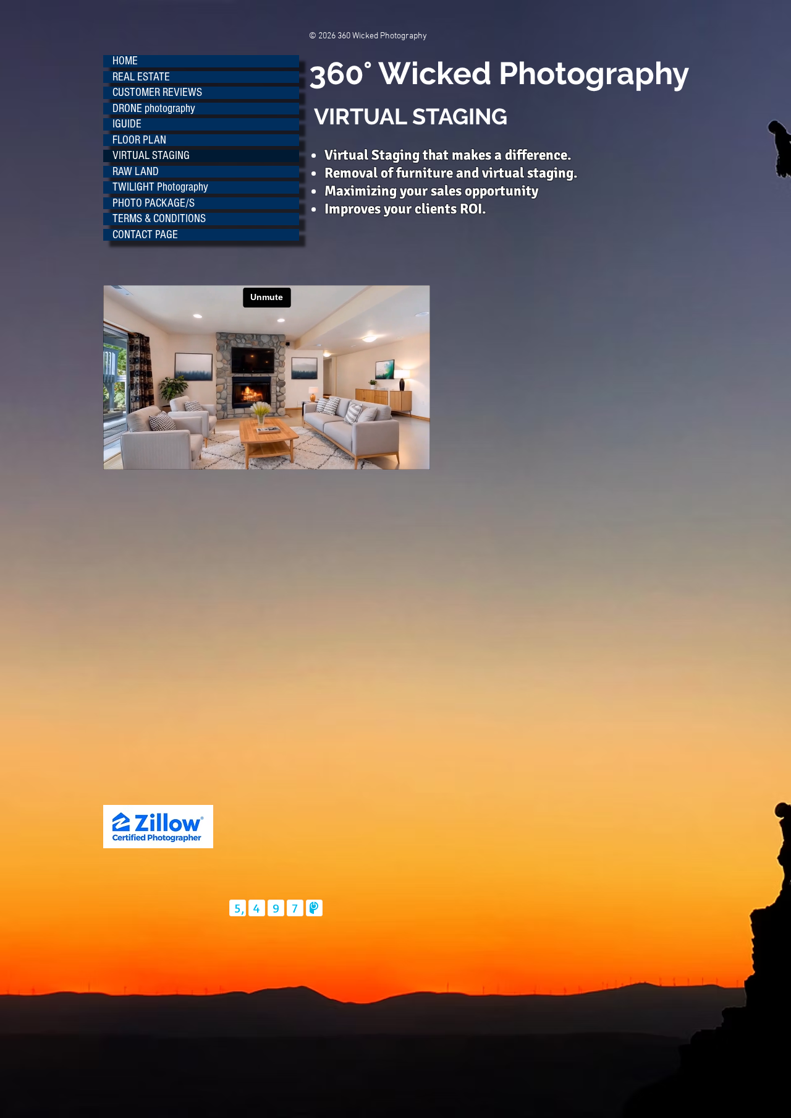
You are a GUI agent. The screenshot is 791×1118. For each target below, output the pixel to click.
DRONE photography (153, 109)
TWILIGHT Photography (160, 187)
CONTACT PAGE (145, 235)
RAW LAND (135, 172)
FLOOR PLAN (139, 140)
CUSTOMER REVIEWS (157, 93)
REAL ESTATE (141, 77)
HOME (125, 61)
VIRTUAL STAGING (151, 156)
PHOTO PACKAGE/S (153, 203)
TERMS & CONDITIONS (159, 219)
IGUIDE (127, 124)
